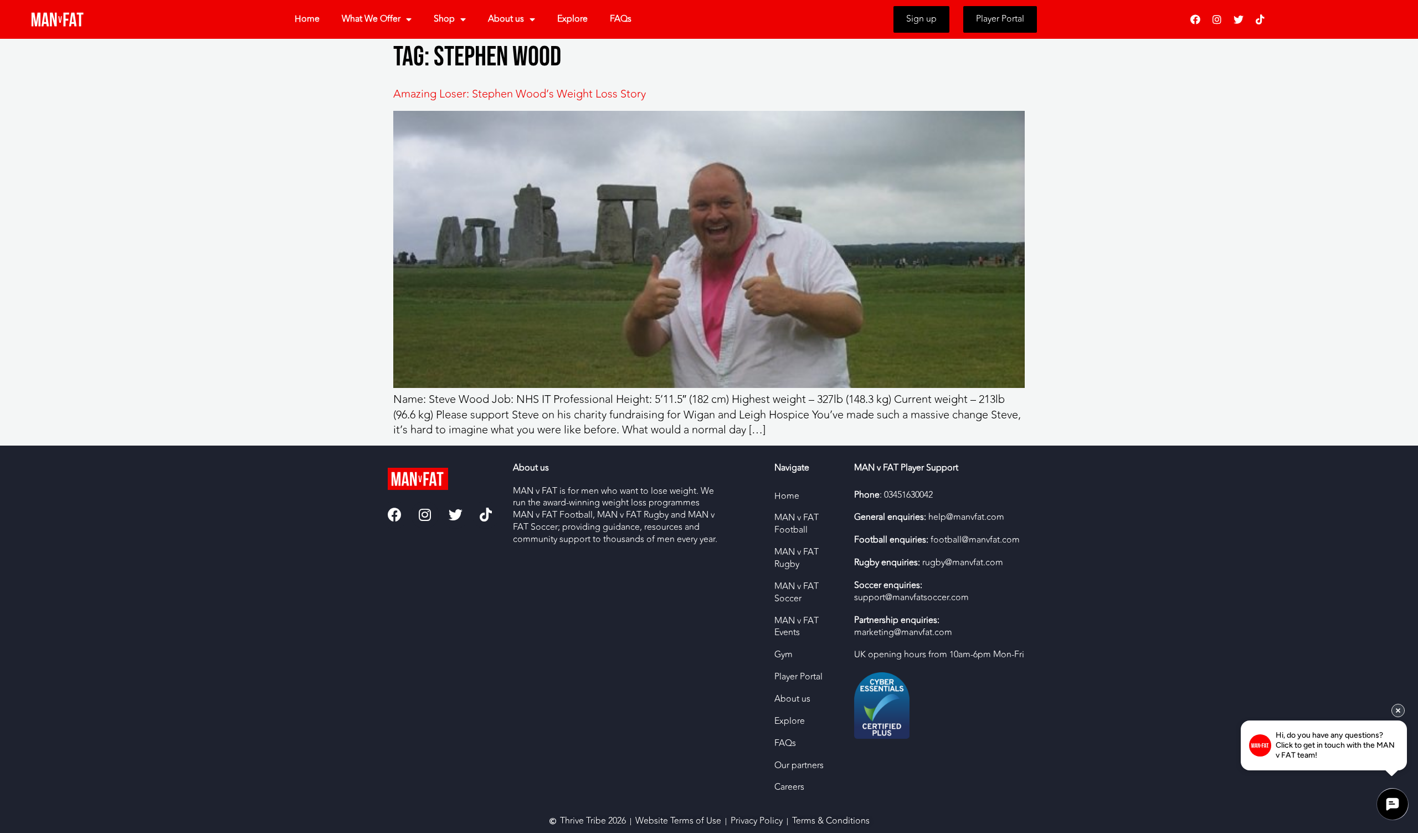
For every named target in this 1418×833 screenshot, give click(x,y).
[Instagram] (1217, 19)
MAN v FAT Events (796, 627)
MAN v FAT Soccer (796, 592)
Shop (444, 18)
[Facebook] (1195, 19)
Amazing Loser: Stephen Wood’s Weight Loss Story (519, 94)
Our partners (799, 765)
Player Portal (798, 676)
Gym (783, 654)
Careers (789, 787)
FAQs (620, 18)
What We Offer (371, 18)
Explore (572, 18)
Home (307, 18)
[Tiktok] (1260, 19)
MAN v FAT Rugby (796, 558)
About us (506, 18)
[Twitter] (1239, 19)
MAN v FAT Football (796, 523)
